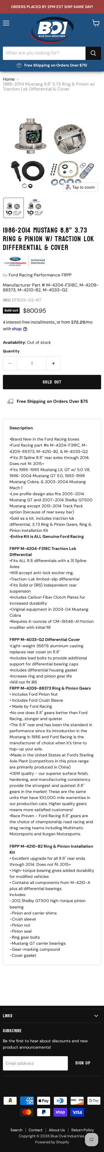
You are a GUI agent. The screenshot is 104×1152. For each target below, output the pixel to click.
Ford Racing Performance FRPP (40, 275)
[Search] (93, 53)
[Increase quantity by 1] (54, 363)
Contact (35, 1130)
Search (16, 1130)
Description (21, 427)
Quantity (11, 351)
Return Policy (82, 1130)
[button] (13, 208)
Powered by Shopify (52, 1142)
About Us (57, 1130)
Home (9, 79)
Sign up (83, 1063)
